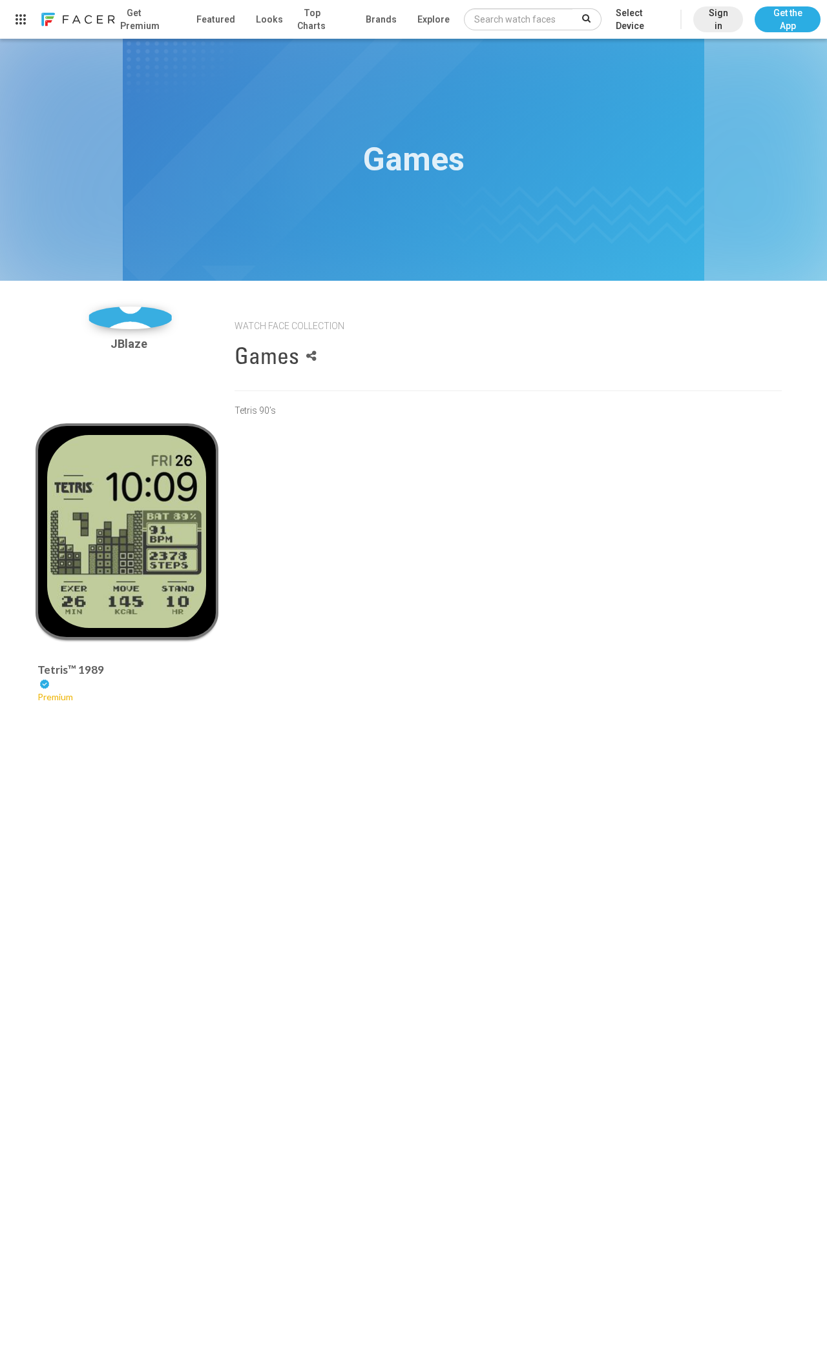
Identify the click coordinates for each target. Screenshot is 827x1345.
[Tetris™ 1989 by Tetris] (126, 531)
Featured (215, 19)
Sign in (718, 19)
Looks (269, 19)
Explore (433, 19)
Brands (381, 19)
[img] (130, 318)
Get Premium (140, 19)
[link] (77, 19)
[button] (788, 13)
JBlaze (130, 343)
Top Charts (311, 19)
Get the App (787, 19)
